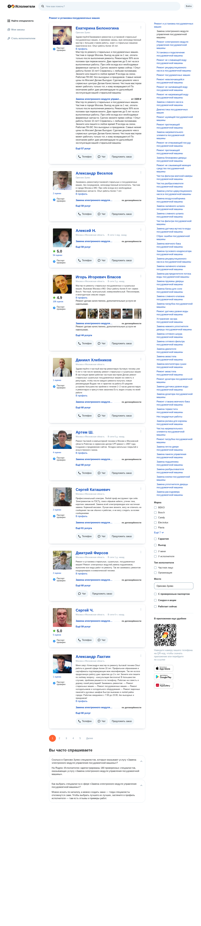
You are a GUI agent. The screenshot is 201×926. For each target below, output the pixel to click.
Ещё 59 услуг (83, 205)
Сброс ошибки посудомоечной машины (173, 238)
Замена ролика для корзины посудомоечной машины (172, 422)
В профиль (81, 48)
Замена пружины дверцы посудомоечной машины (170, 283)
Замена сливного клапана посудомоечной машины (170, 298)
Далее (89, 738)
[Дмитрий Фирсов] (62, 560)
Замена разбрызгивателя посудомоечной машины (170, 471)
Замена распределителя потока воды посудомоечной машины (174, 275)
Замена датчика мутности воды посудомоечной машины (174, 230)
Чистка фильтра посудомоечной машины (174, 222)
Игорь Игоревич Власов (98, 277)
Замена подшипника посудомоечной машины (170, 463)
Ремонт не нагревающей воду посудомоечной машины (172, 96)
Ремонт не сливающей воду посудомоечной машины (172, 61)
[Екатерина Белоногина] (62, 35)
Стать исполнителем (23, 38)
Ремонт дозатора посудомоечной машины (174, 380)
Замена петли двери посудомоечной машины (170, 448)
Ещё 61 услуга (84, 528)
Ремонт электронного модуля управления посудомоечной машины (172, 44)
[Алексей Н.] (62, 237)
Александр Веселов (94, 173)
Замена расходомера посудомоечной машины (170, 493)
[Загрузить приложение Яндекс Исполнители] (173, 635)
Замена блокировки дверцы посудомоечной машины (172, 159)
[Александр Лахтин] (62, 663)
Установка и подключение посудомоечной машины (171, 54)
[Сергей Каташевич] (62, 496)
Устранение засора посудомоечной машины (170, 320)
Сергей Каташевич (93, 489)
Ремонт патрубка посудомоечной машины (174, 441)
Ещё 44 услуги (84, 335)
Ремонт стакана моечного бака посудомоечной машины (173, 403)
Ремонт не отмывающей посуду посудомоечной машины (174, 144)
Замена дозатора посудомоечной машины (175, 395)
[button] (85, 156)
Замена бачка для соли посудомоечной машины (170, 290)
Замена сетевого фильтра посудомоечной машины (171, 343)
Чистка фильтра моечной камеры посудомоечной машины (175, 177)
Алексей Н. (86, 230)
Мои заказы (18, 29)
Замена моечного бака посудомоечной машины (170, 245)
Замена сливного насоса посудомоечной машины (170, 103)
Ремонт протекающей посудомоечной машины (170, 126)
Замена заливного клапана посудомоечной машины (171, 268)
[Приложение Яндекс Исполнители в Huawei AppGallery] (163, 685)
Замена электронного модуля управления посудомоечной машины (99, 99)
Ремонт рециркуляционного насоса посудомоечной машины (174, 69)
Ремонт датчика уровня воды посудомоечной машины (172, 313)
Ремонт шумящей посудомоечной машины (175, 118)
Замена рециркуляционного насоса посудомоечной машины (174, 260)
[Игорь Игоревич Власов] (62, 284)
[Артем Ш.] (62, 439)
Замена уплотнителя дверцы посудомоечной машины (172, 486)
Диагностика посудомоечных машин (172, 111)
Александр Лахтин (93, 656)
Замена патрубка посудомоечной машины (175, 305)
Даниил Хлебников (93, 360)
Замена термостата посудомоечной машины (170, 410)
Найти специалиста (22, 20)
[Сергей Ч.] (62, 617)
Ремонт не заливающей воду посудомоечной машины (172, 88)
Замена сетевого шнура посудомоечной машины (170, 335)
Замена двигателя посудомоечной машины (170, 350)
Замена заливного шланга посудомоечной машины (171, 207)
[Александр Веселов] (62, 180)
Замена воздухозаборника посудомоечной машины (171, 200)
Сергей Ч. (85, 610)
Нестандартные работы (169, 416)
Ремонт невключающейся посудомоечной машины (170, 81)
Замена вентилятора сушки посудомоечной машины (171, 365)
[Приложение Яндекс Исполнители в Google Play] (163, 676)
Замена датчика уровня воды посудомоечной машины (172, 388)
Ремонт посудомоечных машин (173, 75)
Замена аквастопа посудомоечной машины (170, 358)
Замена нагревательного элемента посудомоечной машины (170, 135)
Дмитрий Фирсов (92, 553)
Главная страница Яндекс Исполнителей (21, 6)
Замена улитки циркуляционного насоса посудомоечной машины (174, 192)
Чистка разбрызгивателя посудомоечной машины (170, 185)
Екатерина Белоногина (97, 28)
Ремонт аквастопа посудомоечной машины (170, 373)
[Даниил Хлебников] (62, 367)
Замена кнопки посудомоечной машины (173, 478)
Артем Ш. (84, 432)
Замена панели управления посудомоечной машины (171, 456)
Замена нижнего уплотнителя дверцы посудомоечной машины (174, 328)
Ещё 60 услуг (83, 407)
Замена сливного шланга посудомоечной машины (170, 215)
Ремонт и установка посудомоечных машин (173, 25)
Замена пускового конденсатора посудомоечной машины (174, 253)
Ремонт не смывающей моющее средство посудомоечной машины (174, 168)
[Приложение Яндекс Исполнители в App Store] (163, 668)
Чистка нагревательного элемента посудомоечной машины (170, 431)
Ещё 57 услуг (83, 148)
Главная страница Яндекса (9, 6)
